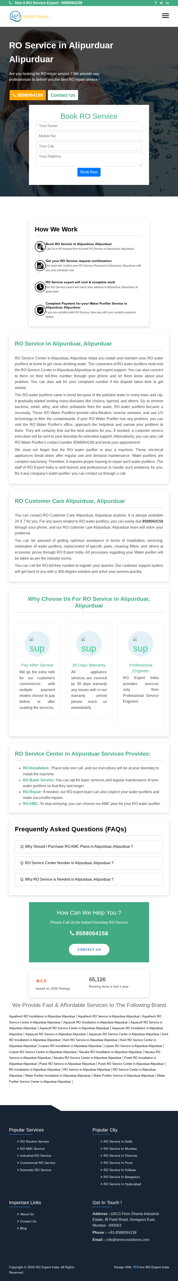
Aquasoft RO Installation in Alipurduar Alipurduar (95, 1022)
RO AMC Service (32, 1148)
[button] (165, 16)
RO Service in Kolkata (120, 1170)
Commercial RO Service (37, 1163)
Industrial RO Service (35, 1155)
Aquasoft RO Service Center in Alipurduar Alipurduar (74, 1028)
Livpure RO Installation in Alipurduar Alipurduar (70, 1046)
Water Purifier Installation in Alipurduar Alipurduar (58, 1075)
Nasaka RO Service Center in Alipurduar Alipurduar (87, 1058)
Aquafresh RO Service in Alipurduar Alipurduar (109, 1016)
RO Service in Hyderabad (122, 1184)
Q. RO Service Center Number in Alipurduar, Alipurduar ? (67, 863)
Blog (23, 1228)
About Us (27, 1214)
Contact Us (63, 95)
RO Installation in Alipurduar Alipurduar (34, 1069)
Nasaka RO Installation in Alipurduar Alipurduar (110, 1052)
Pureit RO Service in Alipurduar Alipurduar (67, 1064)
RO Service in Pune (118, 1163)
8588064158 (71, 3)
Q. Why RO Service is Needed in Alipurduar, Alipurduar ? (67, 879)
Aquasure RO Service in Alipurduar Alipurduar (55, 1034)
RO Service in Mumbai (120, 1148)
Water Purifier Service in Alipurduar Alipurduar (123, 1075)
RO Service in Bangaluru (122, 1177)
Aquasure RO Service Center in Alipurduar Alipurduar (124, 1034)
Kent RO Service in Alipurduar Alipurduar (90, 1040)
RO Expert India (157, 1267)
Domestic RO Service (35, 1170)
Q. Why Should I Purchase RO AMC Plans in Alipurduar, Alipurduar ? (76, 846)
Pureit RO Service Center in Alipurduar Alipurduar (131, 1064)
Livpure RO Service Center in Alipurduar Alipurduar (42, 1052)
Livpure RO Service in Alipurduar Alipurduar (133, 1046)
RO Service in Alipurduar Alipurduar (86, 1069)
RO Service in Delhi (118, 1141)
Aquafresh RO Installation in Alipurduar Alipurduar (42, 1016)
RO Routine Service (34, 1141)
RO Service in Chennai (120, 1155)
